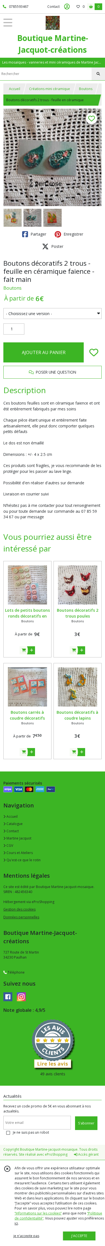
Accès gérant (88, 1154)
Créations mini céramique (49, 88)
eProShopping (56, 1154)
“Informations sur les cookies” (38, 1213)
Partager (37, 234)
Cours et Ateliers (19, 852)
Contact (53, 6)
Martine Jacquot (18, 838)
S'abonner (86, 1123)
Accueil (14, 88)
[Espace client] (67, 6)
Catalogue (14, 823)
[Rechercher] (98, 73)
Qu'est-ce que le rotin (23, 860)
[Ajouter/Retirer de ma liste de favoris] (93, 352)
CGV (9, 845)
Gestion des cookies (19, 909)
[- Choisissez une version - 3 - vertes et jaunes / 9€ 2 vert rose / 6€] (52, 313)
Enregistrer (72, 234)
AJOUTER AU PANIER (44, 352)
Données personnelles (21, 917)
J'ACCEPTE (79, 1235)
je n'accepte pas (26, 1235)
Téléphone (16, 972)
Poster (56, 246)
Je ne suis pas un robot (31, 1132)
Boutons (85, 88)
